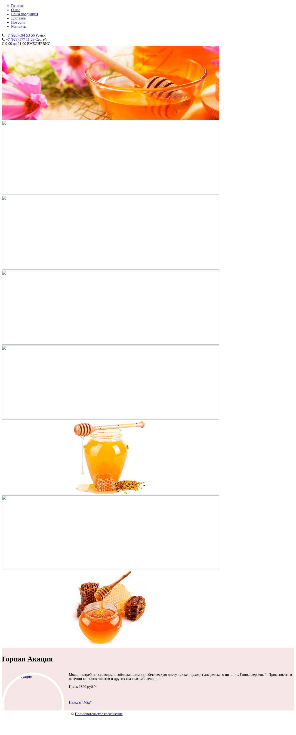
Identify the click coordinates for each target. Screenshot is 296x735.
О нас (15, 10)
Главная (17, 6)
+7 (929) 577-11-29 (20, 39)
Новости (18, 22)
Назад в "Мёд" (80, 702)
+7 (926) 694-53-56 (20, 35)
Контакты (19, 26)
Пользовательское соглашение (99, 714)
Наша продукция (24, 14)
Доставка (18, 18)
